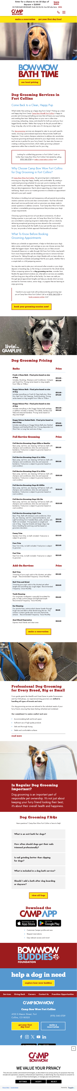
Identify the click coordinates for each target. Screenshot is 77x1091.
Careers (32, 994)
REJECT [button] (54, 1081)
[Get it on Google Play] (49, 923)
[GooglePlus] (56, 1037)
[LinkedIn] (44, 1037)
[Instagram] (27, 1037)
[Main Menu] (63, 12)
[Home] (17, 12)
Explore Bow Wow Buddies (38, 983)
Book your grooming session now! (31, 307)
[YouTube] (38, 1037)
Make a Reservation (25, 19)
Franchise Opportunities (63, 994)
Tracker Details (14, 1087)
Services (7, 994)
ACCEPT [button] (38, 1081)
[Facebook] (21, 1037)
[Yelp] (50, 1037)
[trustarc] (71, 1087)
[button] (74, 1049)
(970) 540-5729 (26, 159)
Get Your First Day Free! (50, 19)
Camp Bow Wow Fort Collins (24, 178)
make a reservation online (43, 159)
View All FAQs (38, 896)
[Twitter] (33, 1037)
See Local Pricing (29, 82)
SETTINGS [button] (23, 1081)
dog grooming (20, 131)
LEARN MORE (56, 3)
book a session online (36, 297)
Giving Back (19, 994)
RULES (60, 7)
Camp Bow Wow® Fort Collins (43, 113)
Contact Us (44, 994)
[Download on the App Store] (26, 923)
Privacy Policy (6, 1087)
